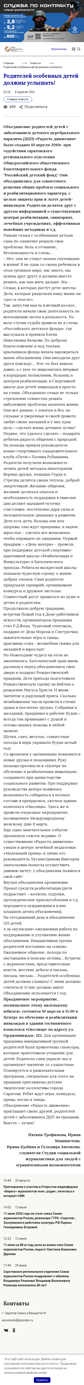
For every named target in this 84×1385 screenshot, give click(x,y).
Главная (8, 63)
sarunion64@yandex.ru (17, 1320)
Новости (35, 63)
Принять (42, 1380)
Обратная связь (59, 49)
